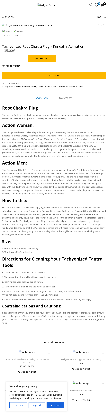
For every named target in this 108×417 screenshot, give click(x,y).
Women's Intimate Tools (71, 86)
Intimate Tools (29, 86)
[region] (37, 396)
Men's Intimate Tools (48, 86)
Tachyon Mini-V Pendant (81, 390)
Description (43, 97)
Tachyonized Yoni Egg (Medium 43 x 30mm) (81, 359)
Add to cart (42, 58)
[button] (11, 65)
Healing (17, 86)
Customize (18, 405)
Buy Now (54, 75)
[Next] (101, 25)
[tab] (43, 97)
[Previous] (7, 25)
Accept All (55, 405)
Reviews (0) (65, 97)
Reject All (37, 405)
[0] (96, 5)
